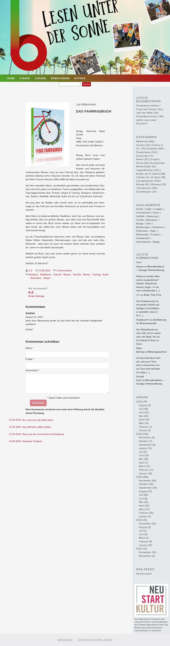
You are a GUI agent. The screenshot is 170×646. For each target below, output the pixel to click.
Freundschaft (143, 212)
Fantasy (155, 234)
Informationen (143, 242)
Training (96, 274)
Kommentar (32, 370)
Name (29, 348)
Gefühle (140, 216)
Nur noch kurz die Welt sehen (37, 420)
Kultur (106, 274)
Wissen (67, 274)
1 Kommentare (64, 270)
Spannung (152, 216)
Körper (46, 278)
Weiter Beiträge (36, 296)
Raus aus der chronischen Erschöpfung (43, 434)
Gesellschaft (142, 238)
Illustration (36, 278)
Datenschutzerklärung (95, 640)
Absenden (38, 402)
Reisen (86, 274)
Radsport (33, 274)
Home (11, 78)
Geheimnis (158, 227)
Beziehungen (143, 227)
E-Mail (30, 359)
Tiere (148, 223)
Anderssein (142, 231)
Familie (140, 220)
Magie (156, 242)
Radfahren (45, 274)
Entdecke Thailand (32, 441)
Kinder (25, 78)
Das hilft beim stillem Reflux (36, 427)
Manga (139, 223)
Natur (153, 231)
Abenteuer (151, 220)
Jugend (40, 78)
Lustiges (158, 209)
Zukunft (57, 274)
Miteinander (142, 234)
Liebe (149, 209)
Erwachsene (60, 78)
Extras (80, 78)
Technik (77, 274)
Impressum (64, 640)
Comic (156, 212)
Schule (139, 209)
